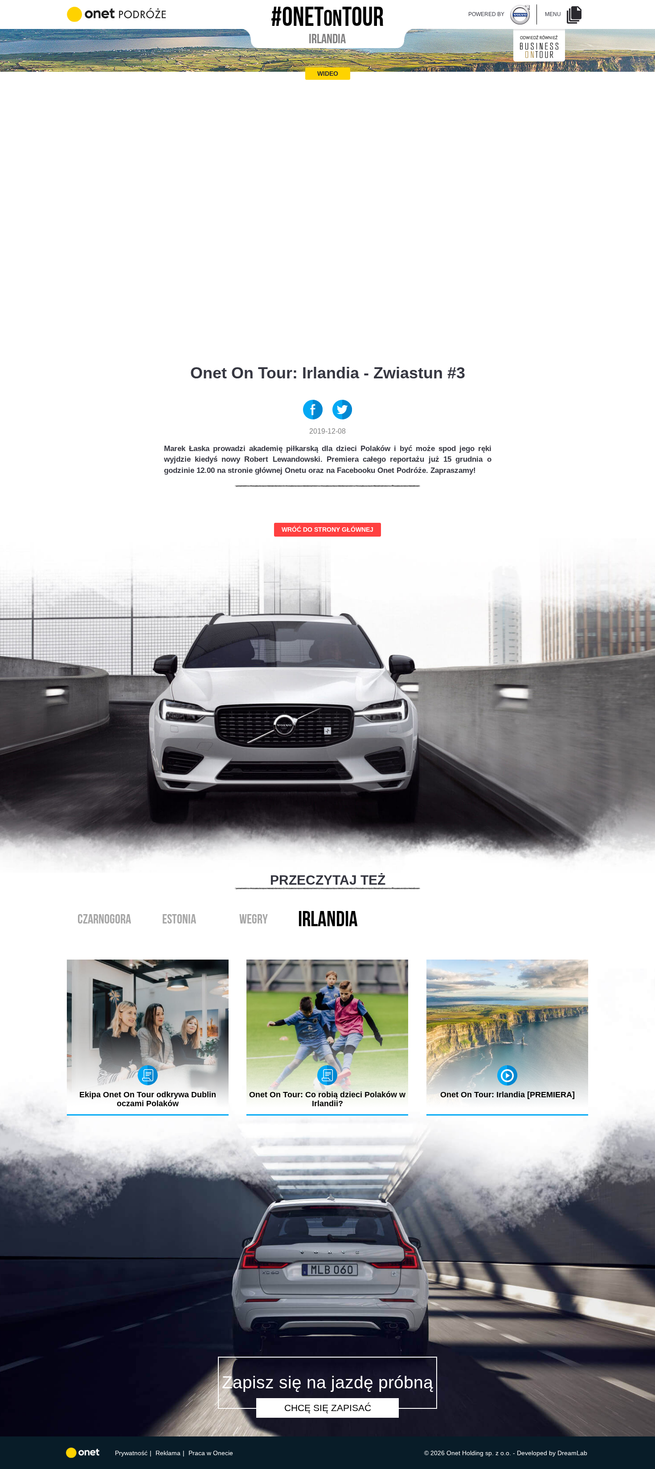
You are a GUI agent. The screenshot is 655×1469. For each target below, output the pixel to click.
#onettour (327, 13)
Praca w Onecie (210, 1453)
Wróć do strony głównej (327, 529)
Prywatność (131, 1453)
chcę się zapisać (327, 1408)
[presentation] (318, 940)
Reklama (168, 1453)
